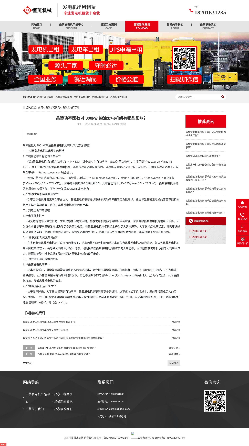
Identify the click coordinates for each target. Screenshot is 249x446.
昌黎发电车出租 (118, 97)
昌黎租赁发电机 (63, 97)
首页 (40, 107)
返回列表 (174, 363)
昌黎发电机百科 (71, 107)
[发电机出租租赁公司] (37, 10)
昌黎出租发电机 (45, 97)
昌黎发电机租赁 (82, 97)
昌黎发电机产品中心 (71, 26)
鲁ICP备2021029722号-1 (117, 437)
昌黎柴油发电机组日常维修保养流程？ (205, 212)
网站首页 (36, 26)
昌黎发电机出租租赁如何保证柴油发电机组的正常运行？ (67, 347)
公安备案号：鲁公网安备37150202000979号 (161, 437)
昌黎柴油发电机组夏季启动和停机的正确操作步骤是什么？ (205, 178)
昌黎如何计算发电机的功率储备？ (203, 156)
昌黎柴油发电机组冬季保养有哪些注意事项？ (46, 329)
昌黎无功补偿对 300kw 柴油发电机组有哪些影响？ (64, 354)
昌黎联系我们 (208, 26)
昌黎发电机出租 (100, 97)
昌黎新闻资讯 (142, 26)
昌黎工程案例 (108, 26)
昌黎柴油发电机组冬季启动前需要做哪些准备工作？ (50, 322)
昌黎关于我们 (175, 26)
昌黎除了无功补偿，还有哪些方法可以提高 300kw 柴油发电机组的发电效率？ (64, 337)
